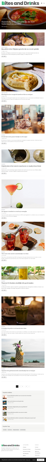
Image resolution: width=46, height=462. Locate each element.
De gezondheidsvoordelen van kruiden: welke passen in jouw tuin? (21, 418)
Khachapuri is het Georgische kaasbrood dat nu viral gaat (17, 94)
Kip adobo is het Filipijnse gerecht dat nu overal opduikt (20, 49)
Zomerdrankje (22, 429)
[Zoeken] (44, 3)
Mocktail (4, 429)
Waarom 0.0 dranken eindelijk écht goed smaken (17, 283)
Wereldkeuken (26, 453)
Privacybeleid (37, 449)
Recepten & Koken (26, 449)
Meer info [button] (28, 459)
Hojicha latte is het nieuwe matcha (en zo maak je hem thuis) (21, 166)
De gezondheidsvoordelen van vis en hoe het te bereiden (19, 395)
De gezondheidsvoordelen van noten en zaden (17, 412)
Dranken (24, 447)
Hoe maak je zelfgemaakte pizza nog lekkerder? (17, 406)
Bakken (24, 455)
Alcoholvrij (10, 429)
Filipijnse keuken (16, 429)
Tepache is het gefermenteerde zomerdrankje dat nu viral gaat (18, 370)
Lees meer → (4, 56)
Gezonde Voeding (26, 451)
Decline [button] (34, 459)
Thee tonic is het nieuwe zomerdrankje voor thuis (14, 253)
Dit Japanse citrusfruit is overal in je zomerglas (14, 211)
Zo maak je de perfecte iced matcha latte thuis (13, 328)
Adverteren (37, 455)
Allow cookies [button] (40, 459)
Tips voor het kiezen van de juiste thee (15, 401)
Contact (36, 447)
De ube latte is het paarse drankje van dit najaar (14, 137)
